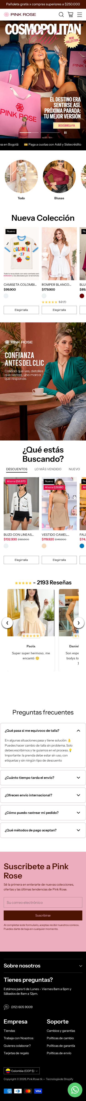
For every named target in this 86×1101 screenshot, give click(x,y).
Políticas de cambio (60, 1038)
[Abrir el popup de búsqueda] (61, 14)
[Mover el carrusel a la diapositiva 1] (29, 133)
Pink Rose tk (34, 1079)
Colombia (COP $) (22, 1071)
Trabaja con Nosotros (18, 1038)
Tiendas (9, 1031)
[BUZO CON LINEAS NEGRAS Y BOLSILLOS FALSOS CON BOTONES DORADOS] (21, 503)
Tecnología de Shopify (59, 1079)
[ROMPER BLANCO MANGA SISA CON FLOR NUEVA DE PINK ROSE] (59, 253)
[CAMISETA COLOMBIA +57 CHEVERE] (21, 253)
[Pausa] (65, 133)
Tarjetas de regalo (16, 1053)
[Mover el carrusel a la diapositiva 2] (50, 133)
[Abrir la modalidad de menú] (79, 14)
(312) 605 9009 (22, 1007)
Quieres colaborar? (17, 1045)
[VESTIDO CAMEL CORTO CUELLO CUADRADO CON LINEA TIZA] (59, 503)
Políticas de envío (59, 1053)
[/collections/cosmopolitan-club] (43, 79)
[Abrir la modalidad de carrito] (70, 14)
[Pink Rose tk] (20, 15)
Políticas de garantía (61, 1045)
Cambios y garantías (61, 1031)
